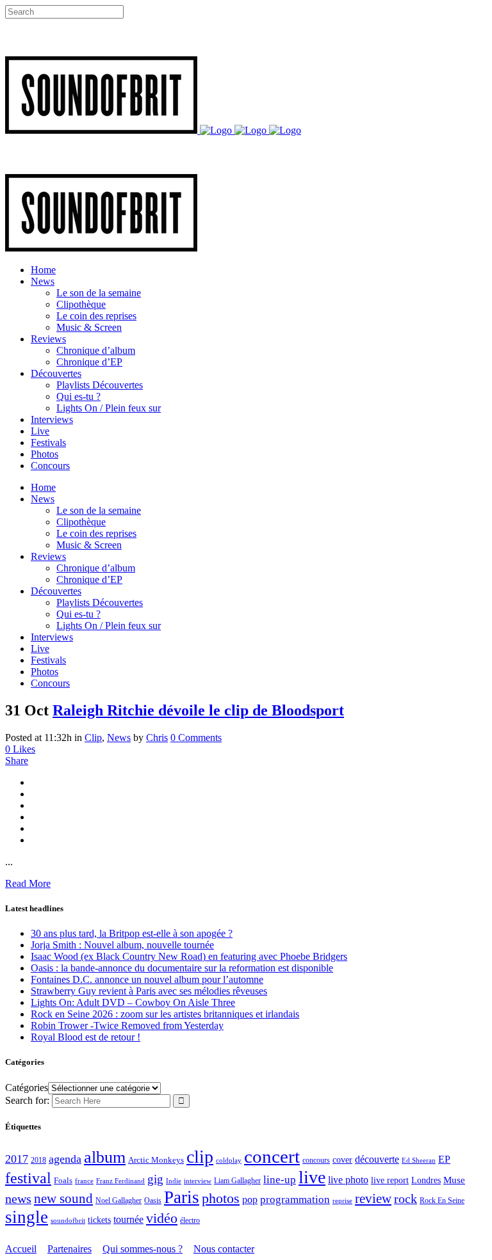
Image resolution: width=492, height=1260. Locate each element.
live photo (348, 1179)
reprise (342, 1200)
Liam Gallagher (237, 1180)
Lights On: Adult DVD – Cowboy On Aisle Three (133, 1002)
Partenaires (69, 1248)
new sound (63, 1198)
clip (199, 1157)
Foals (63, 1180)
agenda (65, 1158)
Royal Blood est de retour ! (85, 1037)
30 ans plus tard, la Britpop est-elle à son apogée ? (132, 933)
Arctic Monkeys (156, 1160)
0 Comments (196, 737)
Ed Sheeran (419, 1160)
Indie (173, 1180)
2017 (16, 1158)
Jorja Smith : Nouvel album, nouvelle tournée (122, 944)
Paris (181, 1197)
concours (316, 1160)
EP (444, 1159)
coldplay (229, 1160)
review (373, 1199)
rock (405, 1199)
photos (221, 1198)
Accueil (21, 1248)
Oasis (152, 1200)
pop (250, 1199)
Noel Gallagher (118, 1200)
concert (272, 1156)
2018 (38, 1160)
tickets (99, 1220)
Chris (157, 737)
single (26, 1217)
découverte (377, 1159)
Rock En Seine (442, 1201)
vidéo (161, 1218)
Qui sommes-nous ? (142, 1248)
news (18, 1199)
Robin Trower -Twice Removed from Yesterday (127, 1025)
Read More (28, 883)
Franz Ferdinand (120, 1180)
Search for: (27, 1100)
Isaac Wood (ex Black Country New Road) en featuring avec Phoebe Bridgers (189, 956)
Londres (426, 1180)
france (84, 1180)
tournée (128, 1219)
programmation (295, 1199)
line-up (279, 1180)
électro (190, 1220)
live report (390, 1180)
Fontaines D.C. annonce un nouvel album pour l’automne (147, 979)
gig (155, 1179)
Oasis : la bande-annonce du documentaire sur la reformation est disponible (182, 967)
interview (197, 1180)
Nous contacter (223, 1248)
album (105, 1157)
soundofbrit (68, 1220)
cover (342, 1159)
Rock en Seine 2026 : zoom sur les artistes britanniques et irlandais (165, 1014)
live (312, 1177)
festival (28, 1178)
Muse (454, 1180)
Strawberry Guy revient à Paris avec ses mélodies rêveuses (149, 990)
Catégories (26, 1087)
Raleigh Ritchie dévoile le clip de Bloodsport (198, 710)
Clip (93, 737)
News (119, 737)
